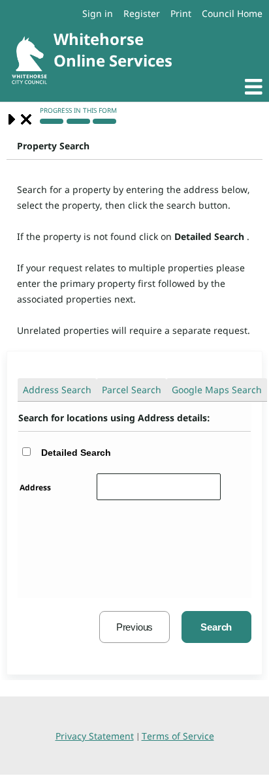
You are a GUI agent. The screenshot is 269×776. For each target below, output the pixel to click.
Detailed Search (76, 452)
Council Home (232, 13)
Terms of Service (178, 736)
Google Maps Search (217, 389)
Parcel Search (131, 389)
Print (180, 13)
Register (141, 13)
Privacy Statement (94, 736)
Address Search (57, 389)
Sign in (97, 13)
